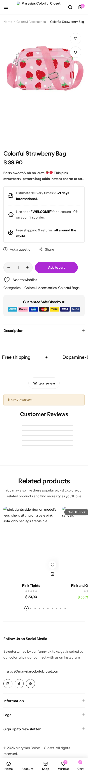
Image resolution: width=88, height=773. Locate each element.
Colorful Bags (68, 288)
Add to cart (56, 267)
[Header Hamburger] (8, 7)
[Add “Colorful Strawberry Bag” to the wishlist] (75, 38)
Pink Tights (31, 586)
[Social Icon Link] (7, 683)
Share (49, 249)
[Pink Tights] (31, 543)
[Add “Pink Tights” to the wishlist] (52, 565)
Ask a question (21, 249)
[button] (75, 52)
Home (7, 22)
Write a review (44, 383)
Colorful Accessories (31, 22)
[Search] (69, 7)
